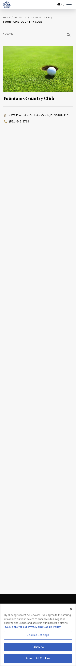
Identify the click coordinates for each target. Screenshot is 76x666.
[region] (38, 635)
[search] (69, 35)
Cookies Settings (38, 635)
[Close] (71, 609)
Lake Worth (40, 17)
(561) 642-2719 (19, 121)
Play (6, 17)
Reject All (38, 647)
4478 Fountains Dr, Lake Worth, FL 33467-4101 (39, 115)
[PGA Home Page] (7, 4)
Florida (20, 17)
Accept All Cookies (38, 658)
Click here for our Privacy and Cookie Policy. (33, 627)
